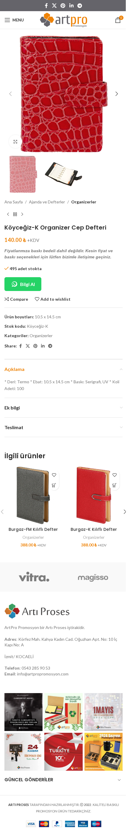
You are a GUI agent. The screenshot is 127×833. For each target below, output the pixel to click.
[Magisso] (93, 577)
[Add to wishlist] (54, 475)
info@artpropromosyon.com (43, 673)
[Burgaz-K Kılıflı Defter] (94, 495)
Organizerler (83, 201)
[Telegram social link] (79, 5)
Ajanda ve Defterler (47, 201)
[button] (10, 94)
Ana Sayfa (13, 201)
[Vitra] (34, 577)
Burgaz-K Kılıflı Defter (94, 529)
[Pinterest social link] (63, 5)
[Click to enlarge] (15, 141)
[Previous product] (8, 214)
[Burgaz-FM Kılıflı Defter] (33, 495)
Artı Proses (55, 627)
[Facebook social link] (46, 5)
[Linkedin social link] (71, 5)
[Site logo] (63, 19)
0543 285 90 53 (36, 667)
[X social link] (54, 5)
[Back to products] (15, 214)
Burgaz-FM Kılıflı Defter (33, 529)
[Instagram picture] (23, 712)
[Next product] (22, 214)
